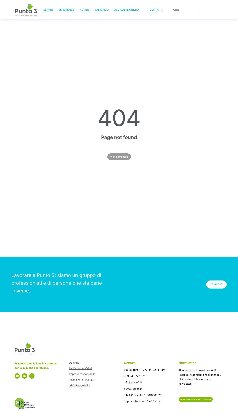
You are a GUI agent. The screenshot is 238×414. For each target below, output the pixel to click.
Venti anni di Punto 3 (81, 379)
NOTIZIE (84, 9)
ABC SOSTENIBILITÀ (126, 9)
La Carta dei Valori (80, 368)
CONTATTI (155, 9)
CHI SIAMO (102, 9)
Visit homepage (119, 156)
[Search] (194, 9)
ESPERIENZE (66, 9)
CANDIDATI (216, 284)
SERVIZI (48, 9)
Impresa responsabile (82, 374)
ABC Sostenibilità (79, 385)
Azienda (74, 362)
